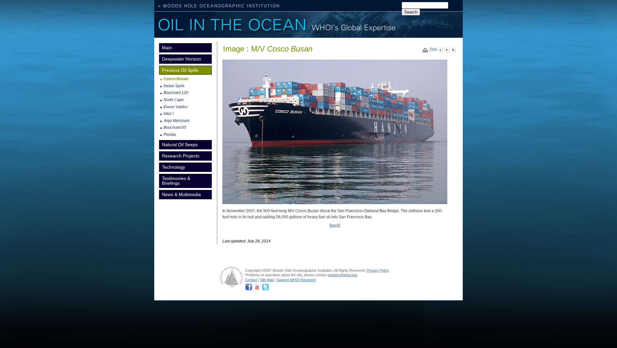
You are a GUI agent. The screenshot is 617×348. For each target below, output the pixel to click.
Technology (173, 167)
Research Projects (180, 155)
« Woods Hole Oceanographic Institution (219, 6)
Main (167, 47)
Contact (251, 280)
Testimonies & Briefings (176, 181)
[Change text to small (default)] (440, 49)
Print (433, 49)
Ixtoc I (169, 113)
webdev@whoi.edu (342, 275)
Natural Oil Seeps (180, 144)
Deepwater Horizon (181, 58)
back (335, 225)
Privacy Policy (378, 270)
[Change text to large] (453, 49)
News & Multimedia (181, 194)
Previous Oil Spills (180, 70)
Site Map (267, 280)
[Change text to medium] (446, 49)
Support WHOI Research (296, 280)
